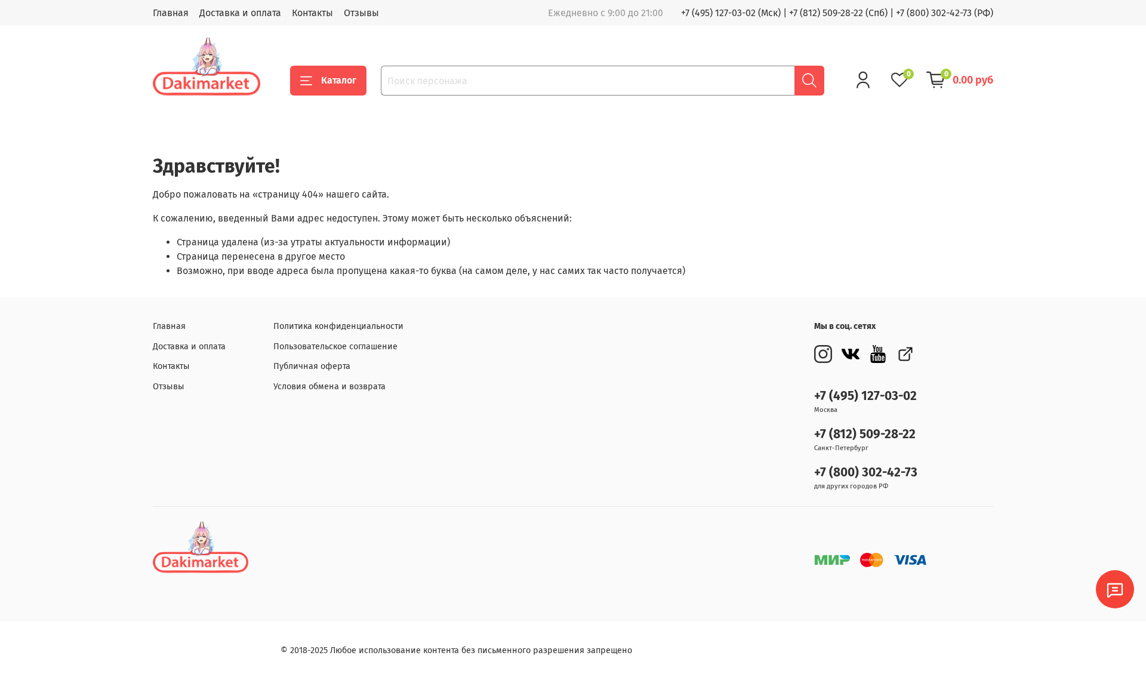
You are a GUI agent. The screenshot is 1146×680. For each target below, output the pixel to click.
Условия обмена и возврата (329, 386)
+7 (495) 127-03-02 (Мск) (731, 13)
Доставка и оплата (240, 13)
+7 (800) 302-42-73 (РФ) (944, 13)
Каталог (338, 80)
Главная (171, 13)
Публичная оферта (311, 366)
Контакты (312, 13)
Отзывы (361, 13)
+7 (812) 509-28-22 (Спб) (838, 13)
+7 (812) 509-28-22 (865, 434)
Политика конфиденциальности (338, 326)
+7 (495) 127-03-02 (865, 396)
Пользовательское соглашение (335, 346)
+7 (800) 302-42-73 (865, 472)
